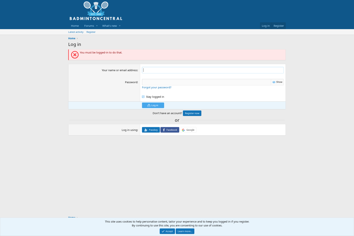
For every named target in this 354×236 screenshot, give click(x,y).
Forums (89, 25)
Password (131, 82)
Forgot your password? (156, 87)
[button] (97, 25)
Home (75, 25)
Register (91, 32)
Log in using (129, 130)
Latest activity (76, 32)
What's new (109, 25)
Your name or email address (119, 70)
